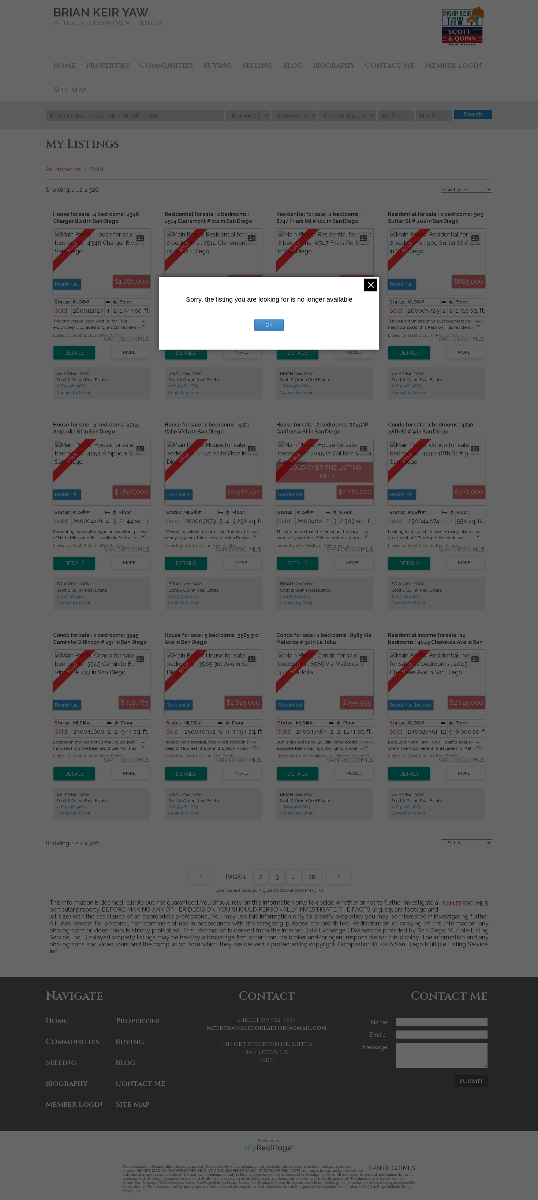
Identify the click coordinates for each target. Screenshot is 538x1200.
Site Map (70, 90)
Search (473, 114)
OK (269, 325)
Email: (377, 1034)
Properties (108, 65)
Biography (334, 65)
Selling (257, 65)
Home (64, 65)
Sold (97, 169)
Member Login (453, 65)
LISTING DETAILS (74, 352)
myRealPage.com (269, 1148)
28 (312, 876)
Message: (375, 1047)
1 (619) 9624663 (71, 385)
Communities (166, 65)
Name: (379, 1022)
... (293, 876)
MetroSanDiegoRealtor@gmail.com (266, 1028)
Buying (217, 65)
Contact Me (390, 65)
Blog (293, 65)
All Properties (64, 169)
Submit (471, 1081)
